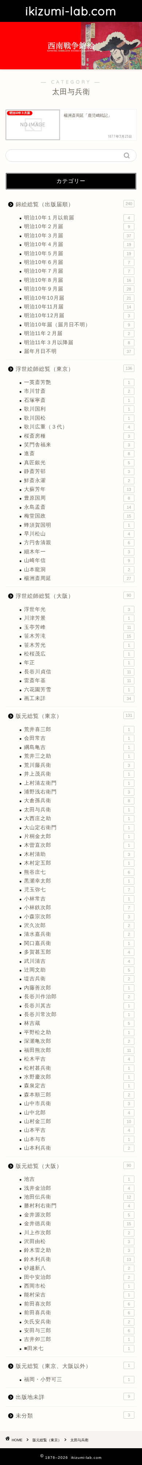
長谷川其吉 (77, 1005)
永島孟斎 (77, 507)
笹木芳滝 (77, 636)
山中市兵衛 (77, 1103)
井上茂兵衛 (77, 774)
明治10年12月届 (77, 315)
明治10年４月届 (77, 244)
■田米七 (77, 1348)
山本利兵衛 (77, 1148)
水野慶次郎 (77, 1077)
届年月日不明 (77, 351)
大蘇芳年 (77, 489)
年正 (77, 662)
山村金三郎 (77, 1121)
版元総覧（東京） (74, 716)
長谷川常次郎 (77, 1014)
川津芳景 (77, 618)
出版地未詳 (73, 1397)
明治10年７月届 (77, 271)
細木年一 (77, 551)
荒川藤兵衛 (77, 765)
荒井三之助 (77, 756)
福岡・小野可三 (77, 1379)
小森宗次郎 (77, 916)
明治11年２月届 (77, 333)
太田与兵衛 (77, 809)
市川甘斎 (77, 391)
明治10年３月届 (77, 235)
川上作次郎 (77, 1232)
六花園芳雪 (77, 689)
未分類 (73, 1415)
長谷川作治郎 (77, 996)
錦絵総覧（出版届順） (74, 204)
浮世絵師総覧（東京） (74, 369)
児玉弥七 (77, 889)
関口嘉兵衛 (77, 943)
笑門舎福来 (77, 444)
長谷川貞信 (77, 671)
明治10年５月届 (77, 253)
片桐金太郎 (77, 836)
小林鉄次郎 (77, 907)
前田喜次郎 (77, 1304)
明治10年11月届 (77, 306)
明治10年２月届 (77, 226)
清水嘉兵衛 (77, 934)
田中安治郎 (77, 1277)
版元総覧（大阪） (73, 1166)
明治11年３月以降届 (77, 342)
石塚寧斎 (77, 400)
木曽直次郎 (77, 845)
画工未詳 (77, 698)
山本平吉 (77, 1130)
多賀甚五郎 (77, 952)
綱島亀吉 (77, 747)
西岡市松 (77, 1286)
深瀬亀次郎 (77, 1041)
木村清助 (77, 854)
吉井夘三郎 (77, 1339)
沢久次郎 (77, 925)
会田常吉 (77, 738)
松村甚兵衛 (77, 1068)
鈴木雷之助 (77, 1250)
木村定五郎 (77, 863)
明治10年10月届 (77, 298)
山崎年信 (77, 560)
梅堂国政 (77, 516)
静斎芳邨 (77, 471)
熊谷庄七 (77, 872)
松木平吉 (77, 1059)
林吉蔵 (77, 1023)
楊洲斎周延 (77, 578)
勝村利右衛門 (77, 1205)
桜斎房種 (77, 436)
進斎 (77, 453)
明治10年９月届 (77, 289)
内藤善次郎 (77, 988)
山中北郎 (77, 1112)
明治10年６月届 (77, 262)
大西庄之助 (77, 818)
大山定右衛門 (77, 827)
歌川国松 (77, 418)
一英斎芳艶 (77, 382)
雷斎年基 (77, 680)
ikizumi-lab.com (71, 11)
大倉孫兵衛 (77, 800)
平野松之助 (77, 1032)
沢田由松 (77, 1241)
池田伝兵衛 (77, 1197)
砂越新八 (77, 1268)
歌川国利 (77, 409)
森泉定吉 (77, 1085)
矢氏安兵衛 (77, 1321)
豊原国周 (77, 498)
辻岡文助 (77, 970)
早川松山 (77, 534)
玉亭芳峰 (77, 627)
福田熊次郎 (77, 1050)
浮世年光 (77, 609)
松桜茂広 (77, 654)
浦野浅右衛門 (77, 792)
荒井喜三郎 (77, 729)
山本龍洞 (77, 569)
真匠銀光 (77, 462)
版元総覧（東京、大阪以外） (73, 1366)
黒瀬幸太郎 (77, 881)
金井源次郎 (77, 1215)
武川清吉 (77, 961)
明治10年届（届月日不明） (77, 324)
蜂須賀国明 (77, 525)
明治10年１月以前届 (77, 217)
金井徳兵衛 (77, 1223)
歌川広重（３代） (77, 427)
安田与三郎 (77, 1330)
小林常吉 (77, 898)
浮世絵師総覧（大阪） (73, 596)
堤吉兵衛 (77, 978)
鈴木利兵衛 (77, 1259)
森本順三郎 (77, 1094)
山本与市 (77, 1139)
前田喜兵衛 (77, 1312)
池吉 (77, 1179)
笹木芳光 (77, 645)
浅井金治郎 (77, 1188)
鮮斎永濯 (77, 480)
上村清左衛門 (77, 783)
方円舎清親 (77, 542)
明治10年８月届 (77, 280)
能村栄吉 (77, 1294)
